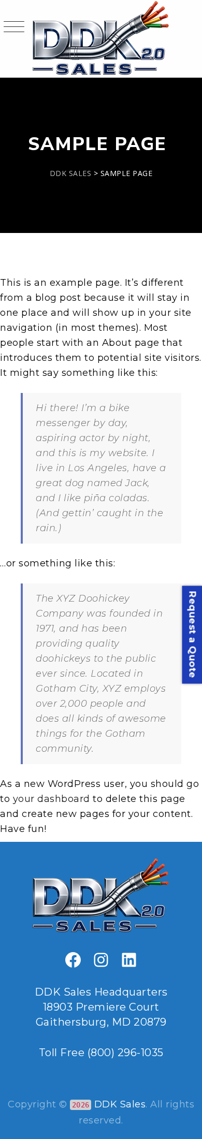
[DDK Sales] (101, 39)
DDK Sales (120, 1104)
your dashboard (51, 799)
